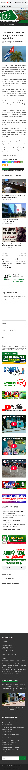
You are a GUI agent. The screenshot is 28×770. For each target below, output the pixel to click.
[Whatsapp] (9, 162)
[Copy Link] (3, 165)
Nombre (5, 323)
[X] (19, 9)
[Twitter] (6, 162)
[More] (6, 165)
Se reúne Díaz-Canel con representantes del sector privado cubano (14, 196)
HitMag (17, 768)
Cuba (16, 168)
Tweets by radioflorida (8, 578)
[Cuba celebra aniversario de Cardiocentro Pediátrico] (14, 218)
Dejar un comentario (6, 42)
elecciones (21, 168)
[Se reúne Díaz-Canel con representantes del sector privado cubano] (14, 193)
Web (3, 337)
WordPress (11, 768)
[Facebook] (21, 9)
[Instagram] (23, 9)
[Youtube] (25, 9)
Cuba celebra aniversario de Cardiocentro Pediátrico (10, 220)
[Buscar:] (14, 758)
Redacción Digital (18, 41)
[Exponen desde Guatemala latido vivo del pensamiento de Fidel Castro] (14, 242)
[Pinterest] (18, 162)
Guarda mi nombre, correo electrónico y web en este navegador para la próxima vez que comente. (14, 348)
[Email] (21, 162)
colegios (11, 168)
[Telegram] (12, 162)
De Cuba (4, 29)
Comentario (6, 303)
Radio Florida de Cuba (16, 765)
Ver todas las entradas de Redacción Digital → (18, 281)
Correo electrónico (9, 330)
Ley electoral (12, 170)
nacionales (19, 170)
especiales (5, 170)
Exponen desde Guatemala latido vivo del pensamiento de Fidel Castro (13, 244)
